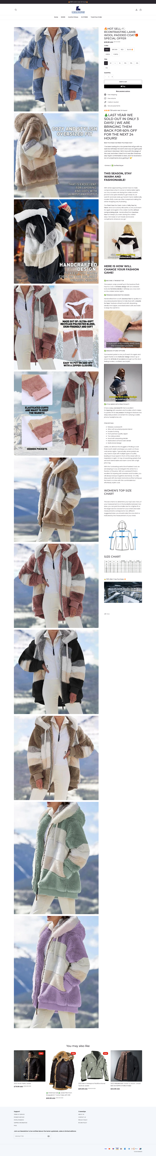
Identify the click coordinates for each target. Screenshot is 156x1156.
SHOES (63, 17)
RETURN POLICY (82, 1123)
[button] (16, 10)
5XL (107, 68)
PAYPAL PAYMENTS (19, 1120)
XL (120, 63)
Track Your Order (96, 17)
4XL (137, 63)
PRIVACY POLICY (82, 1120)
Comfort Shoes (73, 17)
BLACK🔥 (130, 49)
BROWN (114, 49)
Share (108, 614)
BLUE (107, 49)
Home (56, 17)
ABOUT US (81, 1114)
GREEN (108, 54)
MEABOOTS (139, 1151)
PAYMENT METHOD (19, 1117)
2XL (125, 63)
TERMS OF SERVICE (19, 1114)
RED (122, 49)
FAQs (15, 1125)
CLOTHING (84, 17)
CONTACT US (82, 1117)
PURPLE (116, 54)
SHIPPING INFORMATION (20, 1123)
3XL (131, 63)
